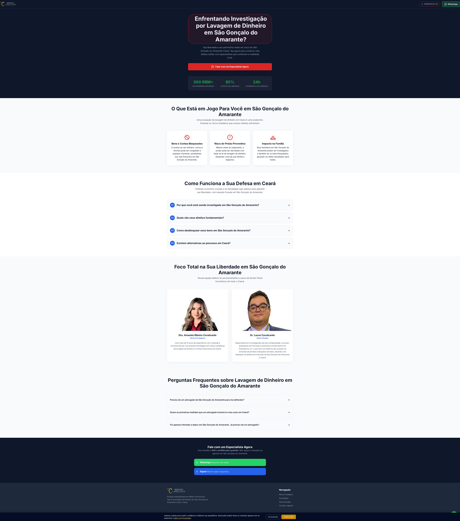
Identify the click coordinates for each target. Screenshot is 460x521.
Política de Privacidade (182, 518)
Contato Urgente (286, 506)
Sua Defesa (283, 498)
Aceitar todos (288, 517)
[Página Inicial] (8, 4)
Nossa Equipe (284, 502)
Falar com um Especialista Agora (232, 66)
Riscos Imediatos (286, 494)
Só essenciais (273, 517)
